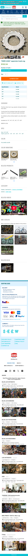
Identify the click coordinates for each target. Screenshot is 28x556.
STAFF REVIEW (19, 365)
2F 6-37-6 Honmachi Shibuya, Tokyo (10, 538)
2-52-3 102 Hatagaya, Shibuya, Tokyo (10, 500)
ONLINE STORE (11, 363)
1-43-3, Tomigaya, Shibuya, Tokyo (10, 423)
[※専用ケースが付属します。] (14, 41)
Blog (9, 384)
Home (2, 18)
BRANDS (3, 191)
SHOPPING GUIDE (20, 339)
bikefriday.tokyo (6, 517)
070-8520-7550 (21, 480)
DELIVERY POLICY (6, 339)
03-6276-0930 (20, 519)
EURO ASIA (8, 192)
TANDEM (5, 498)
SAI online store (16, 498)
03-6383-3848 (21, 500)
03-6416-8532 (20, 423)
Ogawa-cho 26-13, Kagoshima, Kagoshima (11, 442)
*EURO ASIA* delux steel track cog (4, 159)
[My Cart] (26, 7)
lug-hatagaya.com (6, 459)
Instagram (4, 384)
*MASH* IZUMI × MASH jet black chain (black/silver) (13, 178)
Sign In (22, 7)
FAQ (16, 343)
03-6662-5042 (20, 385)
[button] (25, 1)
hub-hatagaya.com (6, 478)
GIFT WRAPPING (6, 343)
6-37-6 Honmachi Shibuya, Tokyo (9, 519)
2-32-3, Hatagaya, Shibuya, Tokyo (10, 385)
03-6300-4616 (20, 461)
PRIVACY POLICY (19, 341)
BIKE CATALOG (8, 365)
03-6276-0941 (21, 538)
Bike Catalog (14, 384)
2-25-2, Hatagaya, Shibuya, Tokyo (10, 480)
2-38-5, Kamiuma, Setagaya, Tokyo (10, 404)
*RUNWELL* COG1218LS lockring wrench (4, 178)
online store (5, 536)
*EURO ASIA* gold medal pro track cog (13, 159)
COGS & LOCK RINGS (17, 189)
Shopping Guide (17, 319)
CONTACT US (5, 345)
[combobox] (12, 16)
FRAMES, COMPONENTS (6, 189)
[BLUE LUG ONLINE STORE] (14, 7)
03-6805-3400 (21, 404)
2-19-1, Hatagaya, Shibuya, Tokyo (10, 461)
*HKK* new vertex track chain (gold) (23, 178)
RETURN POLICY (6, 341)
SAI (10, 498)
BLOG (18, 363)
